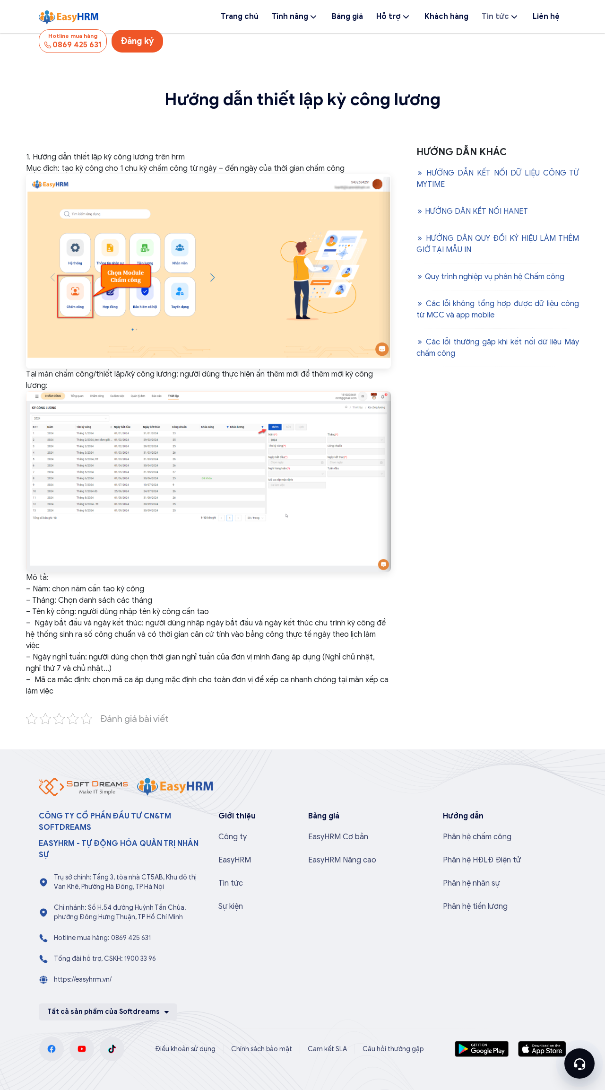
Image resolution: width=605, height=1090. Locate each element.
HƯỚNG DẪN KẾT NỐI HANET (475, 211)
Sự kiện (230, 906)
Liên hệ (546, 16)
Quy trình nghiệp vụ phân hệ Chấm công (493, 276)
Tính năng (290, 16)
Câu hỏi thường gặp (393, 1049)
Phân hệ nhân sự (471, 883)
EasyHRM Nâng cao (342, 860)
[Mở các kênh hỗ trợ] (579, 1063)
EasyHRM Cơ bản (338, 837)
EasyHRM (234, 860)
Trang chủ (240, 16)
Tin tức (495, 16)
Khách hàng (446, 16)
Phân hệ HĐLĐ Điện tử (482, 860)
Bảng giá (347, 16)
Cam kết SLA (327, 1049)
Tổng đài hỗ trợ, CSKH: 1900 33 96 (105, 959)
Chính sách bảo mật (261, 1049)
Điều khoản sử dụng (185, 1049)
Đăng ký (137, 41)
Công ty (232, 837)
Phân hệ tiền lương (475, 906)
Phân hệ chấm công (477, 837)
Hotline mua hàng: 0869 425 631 (102, 938)
